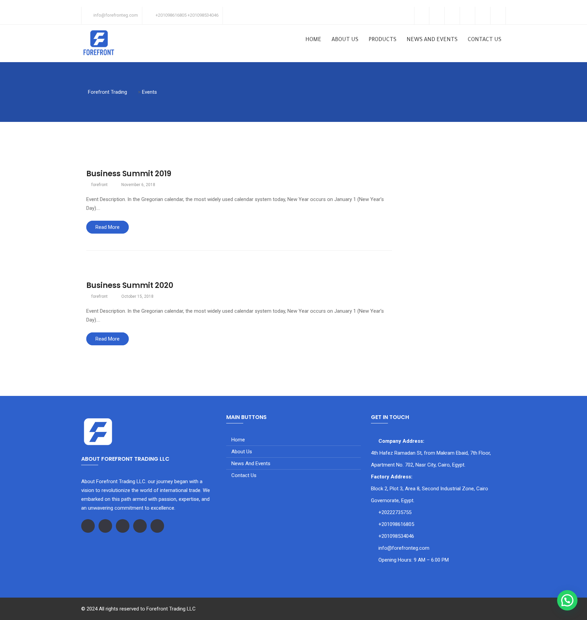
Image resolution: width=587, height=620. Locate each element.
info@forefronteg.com (115, 15)
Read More (107, 227)
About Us (345, 40)
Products (382, 40)
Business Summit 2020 (129, 285)
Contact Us (484, 40)
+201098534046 (396, 536)
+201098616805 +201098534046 (187, 15)
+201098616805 (396, 524)
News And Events (432, 40)
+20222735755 (394, 512)
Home (313, 40)
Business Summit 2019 (128, 173)
